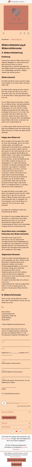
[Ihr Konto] (24, 33)
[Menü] (4, 33)
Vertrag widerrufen (9, 417)
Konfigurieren (16, 464)
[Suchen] (20, 33)
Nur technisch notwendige (16, 460)
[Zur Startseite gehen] (16, 17)
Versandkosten (6, 438)
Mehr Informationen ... (16, 456)
